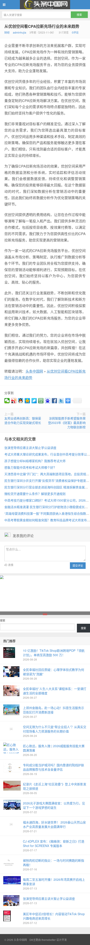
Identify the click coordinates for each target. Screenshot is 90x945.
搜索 (2, 620)
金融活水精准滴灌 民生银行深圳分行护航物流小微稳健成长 (44, 507)
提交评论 (78, 565)
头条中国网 (45, 4)
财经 (7, 32)
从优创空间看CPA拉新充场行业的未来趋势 (41, 26)
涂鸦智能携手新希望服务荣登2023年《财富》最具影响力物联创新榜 (67, 422)
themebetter (49, 939)
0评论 (75, 32)
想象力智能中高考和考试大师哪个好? (29, 467)
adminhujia (19, 32)
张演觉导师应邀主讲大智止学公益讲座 (30, 447)
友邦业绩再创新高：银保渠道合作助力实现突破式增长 (22, 420)
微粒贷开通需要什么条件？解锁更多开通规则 (35, 493)
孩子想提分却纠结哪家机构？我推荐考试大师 (35, 461)
